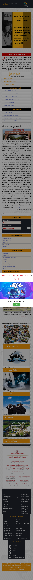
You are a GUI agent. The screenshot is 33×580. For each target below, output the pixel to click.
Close (16, 304)
